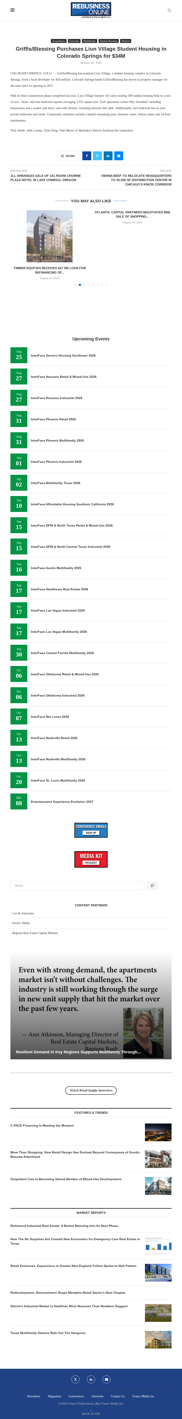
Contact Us (118, 1396)
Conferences (76, 1396)
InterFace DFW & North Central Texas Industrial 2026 (70, 546)
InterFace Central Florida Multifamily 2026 (62, 653)
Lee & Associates (23, 913)
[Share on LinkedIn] (108, 155)
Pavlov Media (21, 923)
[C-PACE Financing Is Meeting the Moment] (158, 1132)
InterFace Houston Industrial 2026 (56, 398)
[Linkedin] (91, 1379)
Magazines (54, 1396)
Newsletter (33, 1396)
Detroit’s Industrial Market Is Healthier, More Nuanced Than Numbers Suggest (69, 1306)
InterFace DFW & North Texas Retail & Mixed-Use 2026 (72, 525)
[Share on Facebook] (86, 155)
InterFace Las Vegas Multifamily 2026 (59, 631)
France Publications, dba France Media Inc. (96, 1403)
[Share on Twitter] (97, 155)
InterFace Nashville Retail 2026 (54, 738)
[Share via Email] (118, 155)
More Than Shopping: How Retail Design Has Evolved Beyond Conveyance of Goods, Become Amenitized (75, 1154)
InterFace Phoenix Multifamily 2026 (57, 440)
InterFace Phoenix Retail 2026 (53, 419)
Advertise (97, 1396)
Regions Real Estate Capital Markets (35, 933)
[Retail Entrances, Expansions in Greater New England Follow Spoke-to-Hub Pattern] (158, 1273)
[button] (16, 248)
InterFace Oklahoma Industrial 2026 (58, 695)
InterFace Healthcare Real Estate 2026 (59, 589)
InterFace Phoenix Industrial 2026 (56, 461)
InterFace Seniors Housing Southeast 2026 (63, 355)
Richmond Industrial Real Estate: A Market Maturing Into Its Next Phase (64, 1226)
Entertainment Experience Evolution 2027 (62, 801)
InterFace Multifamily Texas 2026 (55, 483)
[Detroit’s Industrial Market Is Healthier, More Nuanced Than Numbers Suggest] (158, 1313)
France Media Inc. (143, 1396)
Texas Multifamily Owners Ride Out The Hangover (48, 1333)
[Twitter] (75, 1379)
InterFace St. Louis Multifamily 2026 (58, 780)
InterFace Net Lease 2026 (50, 716)
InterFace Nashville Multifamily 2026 (58, 759)
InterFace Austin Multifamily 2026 (56, 568)
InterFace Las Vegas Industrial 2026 (58, 610)
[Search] (169, 10)
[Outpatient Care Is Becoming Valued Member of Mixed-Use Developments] (158, 1186)
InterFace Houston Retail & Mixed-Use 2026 (64, 376)
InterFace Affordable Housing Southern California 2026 (72, 504)
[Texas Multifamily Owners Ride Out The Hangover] (158, 1340)
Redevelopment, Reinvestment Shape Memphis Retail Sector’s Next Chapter (67, 1292)
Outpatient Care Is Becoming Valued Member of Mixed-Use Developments (66, 1179)
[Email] (107, 1379)
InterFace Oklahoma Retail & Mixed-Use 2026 (65, 674)
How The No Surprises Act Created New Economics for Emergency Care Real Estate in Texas (75, 1241)
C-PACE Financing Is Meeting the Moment (42, 1125)
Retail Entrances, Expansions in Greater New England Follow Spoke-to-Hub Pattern (73, 1266)
